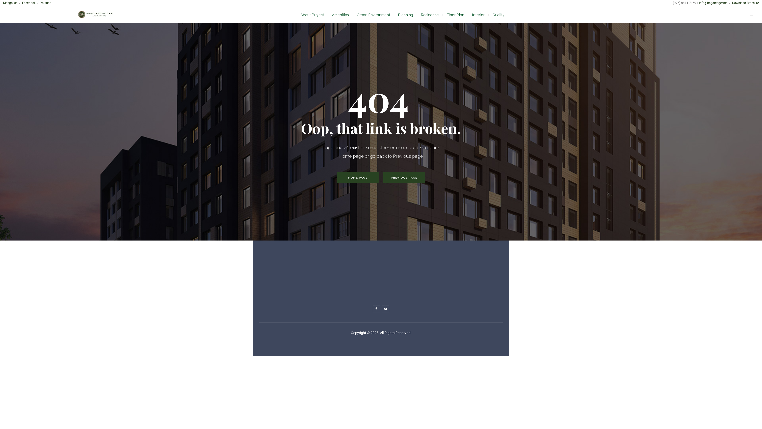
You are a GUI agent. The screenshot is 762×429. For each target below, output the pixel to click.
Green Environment (373, 15)
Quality (498, 15)
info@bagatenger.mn (713, 3)
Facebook (29, 3)
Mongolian (10, 3)
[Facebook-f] (376, 308)
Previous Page (404, 177)
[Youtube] (385, 308)
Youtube (45, 3)
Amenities (340, 15)
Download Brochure (745, 3)
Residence (430, 15)
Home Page (358, 177)
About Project (312, 15)
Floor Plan (455, 15)
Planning (405, 15)
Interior (478, 15)
